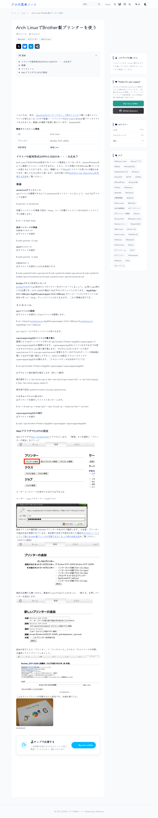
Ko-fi (115, 86)
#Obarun (118, 239)
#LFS (132, 250)
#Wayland (130, 239)
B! (31, 46)
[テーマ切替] (145, 4)
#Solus (131, 244)
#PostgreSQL (129, 166)
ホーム (13, 13)
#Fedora (135, 171)
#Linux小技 (133, 182)
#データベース (134, 208)
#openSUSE (135, 223)
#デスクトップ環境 (122, 213)
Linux (23, 13)
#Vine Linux (119, 203)
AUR (67, 169)
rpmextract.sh (36, 321)
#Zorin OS (131, 229)
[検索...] (99, 4)
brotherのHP (22, 286)
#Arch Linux (46, 39)
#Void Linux (119, 244)
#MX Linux (119, 229)
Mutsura (119, 92)
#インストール (120, 250)
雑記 (115, 140)
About (107, 4)
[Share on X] (18, 46)
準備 (23, 65)
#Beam (117, 166)
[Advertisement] (58, 97)
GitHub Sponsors (129, 86)
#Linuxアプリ (136, 161)
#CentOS (118, 176)
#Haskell (118, 192)
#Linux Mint (119, 218)
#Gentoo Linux (121, 161)
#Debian (130, 197)
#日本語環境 (119, 208)
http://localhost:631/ (40, 436)
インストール (27, 68)
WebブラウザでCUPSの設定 (34, 72)
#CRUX (138, 176)
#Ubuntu (118, 260)
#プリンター (33, 39)
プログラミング (119, 135)
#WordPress (120, 182)
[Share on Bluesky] (24, 46)
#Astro (136, 213)
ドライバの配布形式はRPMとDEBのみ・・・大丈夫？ (46, 61)
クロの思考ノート (24, 4)
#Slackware (133, 255)
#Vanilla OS (133, 234)
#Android (129, 192)
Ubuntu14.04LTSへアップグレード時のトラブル (57, 115)
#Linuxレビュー (121, 223)
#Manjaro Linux (134, 218)
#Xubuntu (128, 187)
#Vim (128, 260)
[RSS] (129, 4)
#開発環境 (119, 197)
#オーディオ (119, 265)
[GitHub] (119, 4)
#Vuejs (117, 187)
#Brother (21, 39)
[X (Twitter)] (114, 4)
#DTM (128, 176)
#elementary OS (121, 171)
